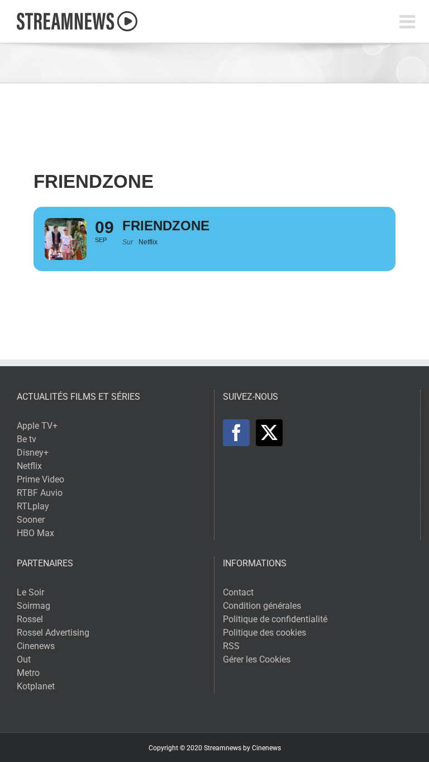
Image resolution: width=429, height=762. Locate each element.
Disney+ (33, 452)
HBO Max (35, 533)
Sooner (31, 519)
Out (24, 659)
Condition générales (262, 605)
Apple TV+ (37, 425)
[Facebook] (236, 432)
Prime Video (40, 479)
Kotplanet (36, 686)
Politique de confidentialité (275, 619)
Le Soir (30, 592)
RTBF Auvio (40, 493)
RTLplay (33, 506)
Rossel (30, 619)
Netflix (29, 466)
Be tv (26, 439)
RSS (231, 646)
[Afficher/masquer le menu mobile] (408, 21)
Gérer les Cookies (256, 659)
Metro (28, 673)
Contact (238, 592)
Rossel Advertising (53, 632)
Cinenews (36, 646)
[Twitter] (269, 432)
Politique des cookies (264, 632)
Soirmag (33, 605)
